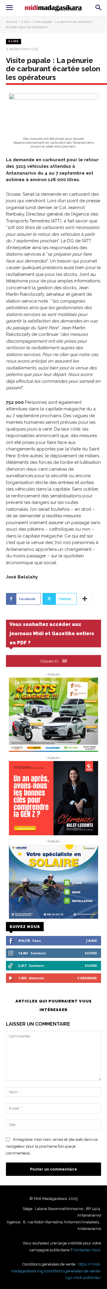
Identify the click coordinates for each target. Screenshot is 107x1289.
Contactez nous (86, 1250)
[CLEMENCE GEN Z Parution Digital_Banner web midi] (53, 798)
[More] (85, 599)
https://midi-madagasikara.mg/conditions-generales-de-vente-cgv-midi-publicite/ (56, 1271)
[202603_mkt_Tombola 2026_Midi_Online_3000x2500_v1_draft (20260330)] (53, 715)
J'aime (91, 940)
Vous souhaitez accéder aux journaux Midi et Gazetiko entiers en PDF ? (52, 633)
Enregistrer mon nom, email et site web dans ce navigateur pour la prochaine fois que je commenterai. (51, 1146)
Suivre (91, 953)
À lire (25, 22)
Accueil (11, 22)
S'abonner (87, 978)
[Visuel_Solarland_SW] (53, 881)
